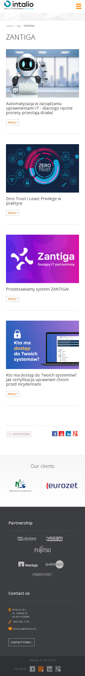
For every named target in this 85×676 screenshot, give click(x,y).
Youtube (61, 433)
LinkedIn (68, 433)
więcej (11, 122)
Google (75, 433)
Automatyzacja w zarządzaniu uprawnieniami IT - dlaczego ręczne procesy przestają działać (39, 108)
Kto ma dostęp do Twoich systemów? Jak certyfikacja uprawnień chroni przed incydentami (41, 379)
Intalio (9, 25)
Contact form (20, 642)
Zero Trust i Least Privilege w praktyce (33, 201)
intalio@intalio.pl (25, 628)
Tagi (19, 25)
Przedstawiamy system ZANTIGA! (37, 289)
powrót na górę (21, 434)
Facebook (54, 433)
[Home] (19, 8)
